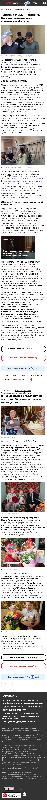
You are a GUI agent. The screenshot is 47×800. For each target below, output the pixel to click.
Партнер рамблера (21, 789)
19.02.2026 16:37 (7, 9)
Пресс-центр (33, 700)
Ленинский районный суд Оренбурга (17, 56)
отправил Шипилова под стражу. (28, 179)
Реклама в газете (29, 713)
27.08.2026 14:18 (7, 391)
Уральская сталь (8, 437)
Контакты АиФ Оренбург (14, 710)
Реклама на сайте (11, 713)
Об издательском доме (13, 700)
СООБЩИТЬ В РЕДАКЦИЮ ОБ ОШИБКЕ (19, 722)
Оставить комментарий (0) (23, 358)
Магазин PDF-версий (32, 707)
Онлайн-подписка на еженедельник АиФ (22, 703)
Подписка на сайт (11, 707)
